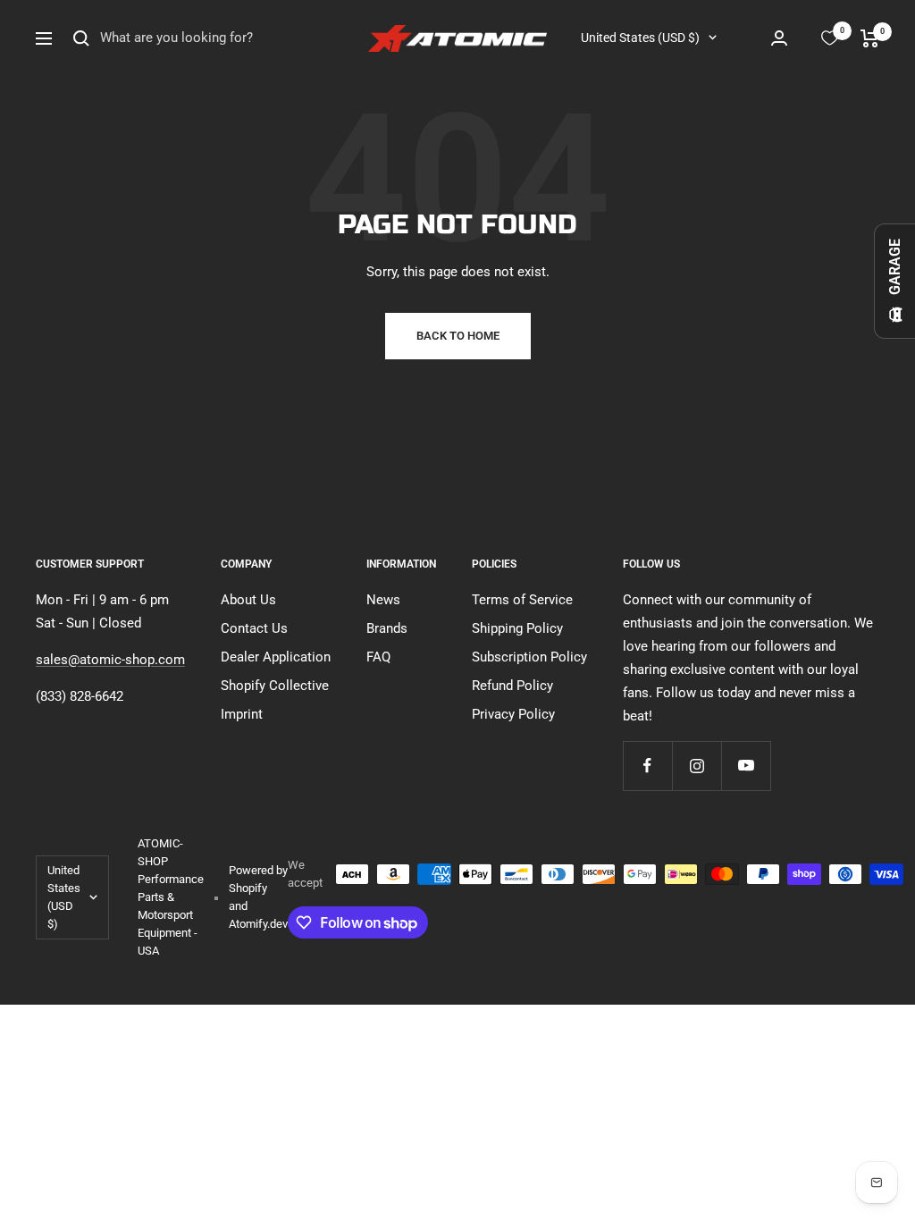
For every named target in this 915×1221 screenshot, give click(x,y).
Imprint (242, 714)
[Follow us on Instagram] (696, 765)
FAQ (378, 657)
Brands (386, 628)
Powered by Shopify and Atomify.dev (258, 896)
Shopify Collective (275, 686)
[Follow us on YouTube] (745, 765)
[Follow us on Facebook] (647, 765)
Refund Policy (512, 686)
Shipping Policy (517, 628)
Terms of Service (522, 600)
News (383, 600)
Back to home (457, 335)
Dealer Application (276, 657)
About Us (248, 600)
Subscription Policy (529, 657)
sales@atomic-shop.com (110, 660)
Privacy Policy (513, 714)
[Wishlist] (829, 38)
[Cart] (869, 38)
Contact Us (254, 628)
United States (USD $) (640, 37)
